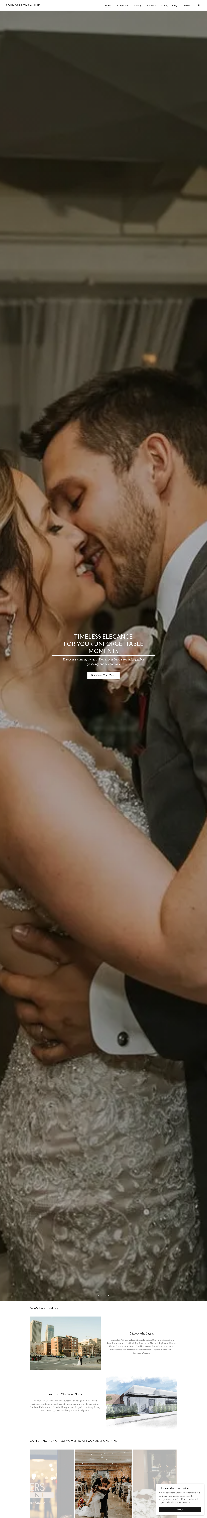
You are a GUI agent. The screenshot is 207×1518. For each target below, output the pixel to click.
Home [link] (108, 5)
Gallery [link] (164, 5)
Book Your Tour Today (103, 675)
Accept (180, 1509)
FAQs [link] (175, 5)
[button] (121, 5)
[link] (23, 5)
